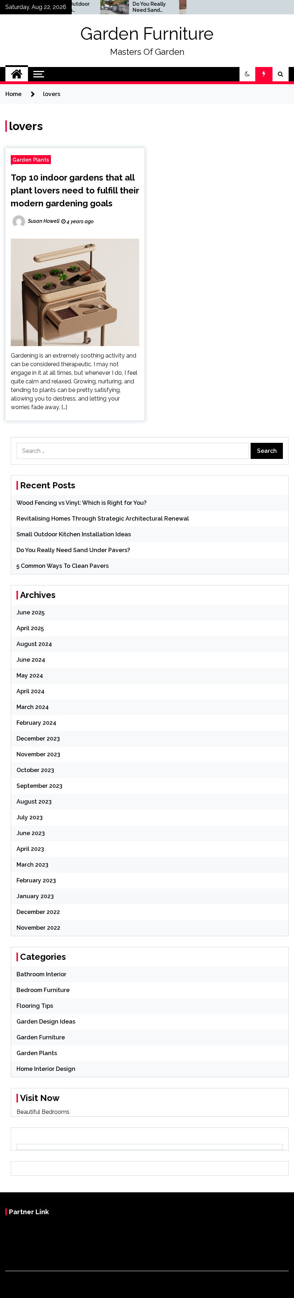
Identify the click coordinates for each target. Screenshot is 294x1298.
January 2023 (35, 896)
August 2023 (34, 801)
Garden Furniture (147, 34)
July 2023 (29, 817)
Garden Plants (31, 160)
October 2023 (35, 770)
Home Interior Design (45, 1068)
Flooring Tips (34, 1005)
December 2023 (38, 738)
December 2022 (38, 912)
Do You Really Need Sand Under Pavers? (137, 7)
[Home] (16, 74)
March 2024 (32, 707)
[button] (247, 74)
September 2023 (39, 785)
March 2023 (32, 864)
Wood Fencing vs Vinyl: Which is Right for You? (81, 502)
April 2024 (30, 691)
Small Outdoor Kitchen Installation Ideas (73, 534)
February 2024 (36, 722)
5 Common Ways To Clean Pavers (62, 565)
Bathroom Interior (41, 974)
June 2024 (30, 659)
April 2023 (30, 849)
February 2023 (36, 880)
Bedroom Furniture (43, 990)
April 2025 (30, 628)
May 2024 (29, 675)
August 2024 (34, 644)
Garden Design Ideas (45, 1021)
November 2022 (38, 927)
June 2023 (30, 833)
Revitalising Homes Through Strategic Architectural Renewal (102, 518)
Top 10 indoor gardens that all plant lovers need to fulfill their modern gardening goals (75, 190)
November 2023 (38, 754)
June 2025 (30, 612)
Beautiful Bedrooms (43, 1111)
